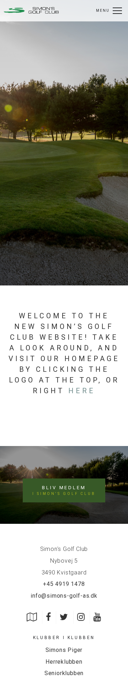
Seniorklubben (64, 673)
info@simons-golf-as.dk (64, 595)
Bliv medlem (64, 490)
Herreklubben (64, 661)
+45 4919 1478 (64, 584)
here (81, 390)
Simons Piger (64, 650)
